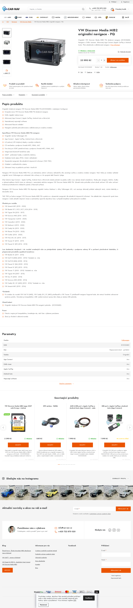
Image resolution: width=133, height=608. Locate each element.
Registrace (126, 2)
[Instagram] (114, 530)
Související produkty (38, 95)
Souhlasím (88, 598)
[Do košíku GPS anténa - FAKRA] (50, 445)
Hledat (83, 9)
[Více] (125, 17)
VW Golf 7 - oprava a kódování (11, 558)
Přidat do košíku (117, 60)
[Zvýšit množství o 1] (104, 60)
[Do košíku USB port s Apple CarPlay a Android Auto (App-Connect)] (114, 445)
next (129, 427)
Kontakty (37, 564)
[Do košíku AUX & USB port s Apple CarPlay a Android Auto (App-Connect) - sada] (82, 445)
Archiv (7, 570)
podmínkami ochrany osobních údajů (100, 514)
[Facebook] (109, 530)
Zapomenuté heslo (116, 578)
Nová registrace (116, 575)
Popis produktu (7, 95)
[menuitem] (7, 17)
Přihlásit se (123, 509)
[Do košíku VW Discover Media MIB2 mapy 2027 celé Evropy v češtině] (18, 445)
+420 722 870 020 (99, 8)
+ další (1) (7, 73)
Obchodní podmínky (41, 558)
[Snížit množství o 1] (98, 60)
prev (3, 427)
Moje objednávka (40, 561)
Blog (36, 568)
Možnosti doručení (125, 52)
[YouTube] (118, 530)
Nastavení (43, 605)
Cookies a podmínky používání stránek (46, 551)
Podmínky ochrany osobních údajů (45, 554)
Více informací (115, 45)
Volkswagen (113, 67)
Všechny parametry (65, 384)
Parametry (22, 95)
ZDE (74, 600)
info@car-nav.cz (65, 528)
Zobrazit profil (119, 478)
